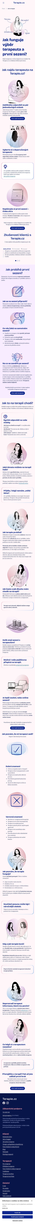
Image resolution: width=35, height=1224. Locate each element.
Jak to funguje (7, 1139)
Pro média (5, 1188)
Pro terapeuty (6, 1164)
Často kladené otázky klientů (11, 1147)
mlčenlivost (24, 1010)
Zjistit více (5, 1208)
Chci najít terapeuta (17, 118)
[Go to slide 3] (19, 260)
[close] (32, 1200)
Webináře (5, 1152)
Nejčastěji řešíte (23, 483)
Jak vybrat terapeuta (9, 176)
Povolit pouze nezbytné (17, 1217)
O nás (4, 1186)
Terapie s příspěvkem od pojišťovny (13, 1144)
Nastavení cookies (17, 1220)
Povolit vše (17, 1212)
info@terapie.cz (7, 1115)
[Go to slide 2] (17, 260)
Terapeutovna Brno (8, 1174)
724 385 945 (6, 1112)
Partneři (5, 1193)
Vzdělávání (6, 1171)
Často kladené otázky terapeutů (12, 1169)
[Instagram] (7, 1103)
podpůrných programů (22, 665)
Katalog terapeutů (8, 1154)
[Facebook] (4, 1103)
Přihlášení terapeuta (8, 1166)
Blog (4, 1149)
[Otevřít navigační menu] (3, 2)
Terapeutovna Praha (8, 1176)
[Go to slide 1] (15, 260)
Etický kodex (6, 1191)
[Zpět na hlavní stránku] (19, 3)
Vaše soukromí (7, 1196)
